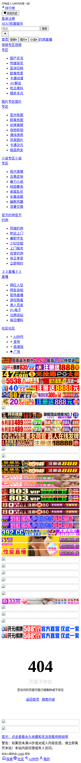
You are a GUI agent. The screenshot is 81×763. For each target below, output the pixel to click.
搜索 (44, 28)
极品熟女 (16, 150)
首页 (5, 39)
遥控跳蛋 (16, 300)
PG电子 (15, 310)
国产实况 (16, 58)
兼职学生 (16, 238)
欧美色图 (16, 120)
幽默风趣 (16, 201)
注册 (11, 18)
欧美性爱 (16, 73)
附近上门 (16, 233)
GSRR (20, 754)
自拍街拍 (16, 130)
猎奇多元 (16, 93)
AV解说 (15, 83)
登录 (5, 18)
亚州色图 (16, 115)
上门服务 (16, 248)
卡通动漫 (16, 78)
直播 (48, 39)
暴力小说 (16, 181)
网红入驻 (16, 285)
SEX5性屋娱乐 (12, 23)
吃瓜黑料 (16, 88)
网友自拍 (16, 290)
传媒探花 (16, 63)
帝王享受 (16, 258)
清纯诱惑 (16, 135)
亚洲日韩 (16, 68)
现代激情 (16, 171)
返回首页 (32, 699)
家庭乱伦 (16, 191)
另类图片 (16, 140)
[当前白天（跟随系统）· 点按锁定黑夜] (5, 34)
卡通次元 (16, 145)
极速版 (18, 347)
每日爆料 (16, 320)
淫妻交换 (16, 206)
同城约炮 (16, 228)
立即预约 (16, 263)
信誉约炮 (16, 253)
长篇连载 (16, 196)
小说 (33, 39)
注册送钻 (16, 315)
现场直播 (16, 295)
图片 (23, 39)
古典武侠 (16, 176)
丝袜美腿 (16, 125)
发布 (16, 342)
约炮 (42, 39)
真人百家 (16, 305)
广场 (16, 352)
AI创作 (18, 337)
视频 (13, 39)
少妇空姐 (16, 243)
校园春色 (16, 186)
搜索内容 (48, 699)
